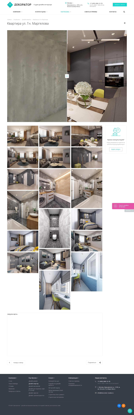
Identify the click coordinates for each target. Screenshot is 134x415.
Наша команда (13, 383)
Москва (69, 3)
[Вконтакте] (119, 406)
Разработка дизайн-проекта (54, 384)
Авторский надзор (54, 388)
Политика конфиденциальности (75, 384)
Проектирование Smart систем (55, 391)
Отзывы (11, 386)
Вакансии (11, 389)
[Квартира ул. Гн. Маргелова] (23, 136)
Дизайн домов (33, 381)
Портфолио (65, 12)
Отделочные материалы (56, 397)
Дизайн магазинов (34, 386)
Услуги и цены (40, 12)
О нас (10, 381)
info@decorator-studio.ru (105, 393)
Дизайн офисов (33, 393)
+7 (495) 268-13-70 (96, 3)
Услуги (50, 378)
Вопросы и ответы (14, 391)
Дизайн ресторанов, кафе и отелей (37, 389)
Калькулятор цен (53, 381)
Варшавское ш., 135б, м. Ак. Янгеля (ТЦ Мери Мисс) (75, 5)
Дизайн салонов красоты (36, 395)
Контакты (112, 12)
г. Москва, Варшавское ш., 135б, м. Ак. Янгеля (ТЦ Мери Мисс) (109, 388)
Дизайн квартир (33, 383)
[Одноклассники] (123, 406)
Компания (17, 12)
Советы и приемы (91, 12)
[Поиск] (124, 12)
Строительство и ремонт (56, 394)
